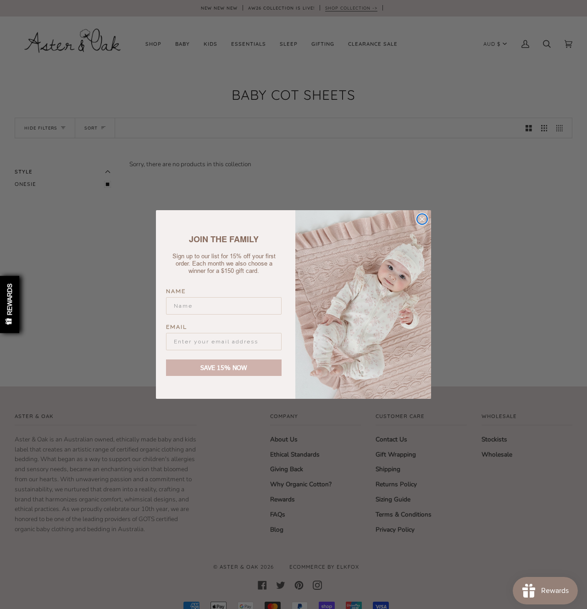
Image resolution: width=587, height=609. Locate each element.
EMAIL (176, 327)
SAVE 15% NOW (223, 367)
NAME (176, 291)
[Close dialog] (422, 219)
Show (9, 304)
